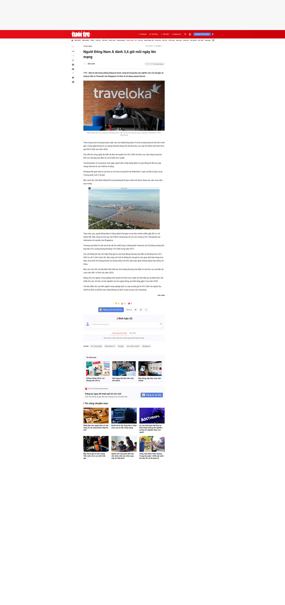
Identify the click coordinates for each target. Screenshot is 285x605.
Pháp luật (112, 40)
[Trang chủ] (72, 40)
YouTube (155, 34)
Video (92, 40)
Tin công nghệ (96, 346)
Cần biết (166, 34)
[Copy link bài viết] (141, 310)
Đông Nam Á (110, 346)
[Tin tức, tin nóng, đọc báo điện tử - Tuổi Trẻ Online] (80, 34)
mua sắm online (133, 346)
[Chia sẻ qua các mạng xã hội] (146, 310)
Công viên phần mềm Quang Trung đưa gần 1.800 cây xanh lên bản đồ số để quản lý (151, 456)
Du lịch (140, 40)
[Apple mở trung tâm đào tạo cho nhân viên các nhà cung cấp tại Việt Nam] (124, 444)
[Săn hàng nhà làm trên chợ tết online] (124, 368)
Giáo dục (179, 40)
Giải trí (164, 40)
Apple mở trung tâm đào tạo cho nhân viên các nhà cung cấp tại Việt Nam (122, 456)
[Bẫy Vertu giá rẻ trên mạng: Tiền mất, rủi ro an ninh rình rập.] (96, 444)
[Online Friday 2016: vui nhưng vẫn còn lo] (98, 368)
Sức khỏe (193, 40)
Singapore (146, 346)
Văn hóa (158, 40)
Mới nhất (77, 40)
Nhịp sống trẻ (149, 40)
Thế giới (104, 40)
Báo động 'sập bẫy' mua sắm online (149, 379)
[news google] (154, 64)
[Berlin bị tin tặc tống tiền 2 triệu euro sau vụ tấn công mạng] (124, 416)
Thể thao (171, 40)
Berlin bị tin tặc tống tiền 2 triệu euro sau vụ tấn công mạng (123, 426)
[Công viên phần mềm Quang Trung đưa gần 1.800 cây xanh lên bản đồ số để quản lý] (152, 444)
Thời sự (98, 40)
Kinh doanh (121, 40)
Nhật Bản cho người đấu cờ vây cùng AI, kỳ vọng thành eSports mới (95, 427)
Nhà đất (186, 40)
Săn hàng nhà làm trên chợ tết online (123, 379)
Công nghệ (130, 40)
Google (120, 346)
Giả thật (201, 40)
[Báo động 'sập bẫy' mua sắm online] (150, 368)
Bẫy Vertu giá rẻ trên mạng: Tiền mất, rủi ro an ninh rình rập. (94, 456)
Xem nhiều (85, 40)
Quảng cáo (177, 34)
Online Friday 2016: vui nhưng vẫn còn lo (95, 379)
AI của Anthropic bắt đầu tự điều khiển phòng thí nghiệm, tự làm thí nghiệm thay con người (151, 428)
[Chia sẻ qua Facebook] (135, 310)
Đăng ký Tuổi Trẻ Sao (202, 34)
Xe (136, 40)
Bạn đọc (208, 40)
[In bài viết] (73, 82)
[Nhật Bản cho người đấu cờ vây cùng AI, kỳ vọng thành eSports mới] (96, 416)
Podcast (143, 34)
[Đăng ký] (152, 395)
